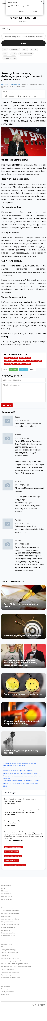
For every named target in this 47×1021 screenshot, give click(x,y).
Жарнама (4, 891)
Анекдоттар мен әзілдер (10, 919)
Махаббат (14, 49)
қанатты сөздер (35, 361)
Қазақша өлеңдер (8, 908)
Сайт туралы (6, 885)
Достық (34, 49)
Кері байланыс (6, 897)
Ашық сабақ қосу (7, 992)
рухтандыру (21, 361)
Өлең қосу (5, 994)
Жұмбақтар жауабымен (10, 911)
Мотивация (15, 84)
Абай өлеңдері (6, 944)
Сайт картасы (6, 894)
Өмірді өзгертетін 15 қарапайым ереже (17, 771)
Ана (5, 49)
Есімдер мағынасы (8, 927)
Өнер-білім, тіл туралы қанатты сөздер (21, 605)
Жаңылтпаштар (7, 922)
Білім (5, 54)
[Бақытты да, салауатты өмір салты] (23, 685)
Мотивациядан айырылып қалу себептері (21, 751)
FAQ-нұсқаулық (6, 899)
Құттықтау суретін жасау (10, 975)
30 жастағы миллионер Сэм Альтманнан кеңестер (21, 781)
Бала (13, 54)
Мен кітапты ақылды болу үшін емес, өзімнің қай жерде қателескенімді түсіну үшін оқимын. (21, 811)
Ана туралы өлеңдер (8, 950)
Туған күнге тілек (10, 58)
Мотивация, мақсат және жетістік (22, 635)
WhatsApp (13, 369)
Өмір (24, 49)
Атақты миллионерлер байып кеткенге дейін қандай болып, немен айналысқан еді (20, 662)
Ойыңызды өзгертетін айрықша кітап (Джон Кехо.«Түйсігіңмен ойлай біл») (19, 764)
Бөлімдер (8, 29)
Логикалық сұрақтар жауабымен (13, 961)
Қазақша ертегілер (8, 933)
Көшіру (32, 369)
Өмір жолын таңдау (10, 768)
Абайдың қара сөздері (9, 953)
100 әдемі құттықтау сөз (10, 972)
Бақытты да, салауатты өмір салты (23, 694)
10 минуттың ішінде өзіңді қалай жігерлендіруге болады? (22, 722)
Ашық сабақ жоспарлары (10, 924)
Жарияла (7, 405)
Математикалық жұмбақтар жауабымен (16, 966)
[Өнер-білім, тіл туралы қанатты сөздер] (23, 597)
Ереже (3, 888)
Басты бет (5, 84)
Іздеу (23, 43)
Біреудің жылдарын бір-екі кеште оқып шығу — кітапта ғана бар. (21, 822)
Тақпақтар (5, 955)
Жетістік (6, 786)
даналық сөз (25, 358)
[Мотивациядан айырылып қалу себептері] (23, 743)
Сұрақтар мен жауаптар (10, 958)
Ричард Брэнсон (10, 102)
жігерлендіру (9, 364)
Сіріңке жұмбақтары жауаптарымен (14, 964)
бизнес (15, 164)
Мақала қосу (5, 986)
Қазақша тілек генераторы (11, 978)
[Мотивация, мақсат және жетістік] (23, 626)
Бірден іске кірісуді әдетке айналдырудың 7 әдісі (20, 783)
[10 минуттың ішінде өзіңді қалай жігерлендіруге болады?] (23, 714)
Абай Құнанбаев (26, 54)
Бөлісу (5, 369)
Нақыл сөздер (6, 916)
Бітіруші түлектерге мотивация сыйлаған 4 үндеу (21, 773)
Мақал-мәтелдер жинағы (10, 913)
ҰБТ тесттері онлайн (8, 936)
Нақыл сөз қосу (6, 989)
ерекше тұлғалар (23, 364)
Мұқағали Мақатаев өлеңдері (12, 947)
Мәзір (6, 3)
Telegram (24, 369)
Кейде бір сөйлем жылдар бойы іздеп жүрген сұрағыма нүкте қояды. (20, 800)
